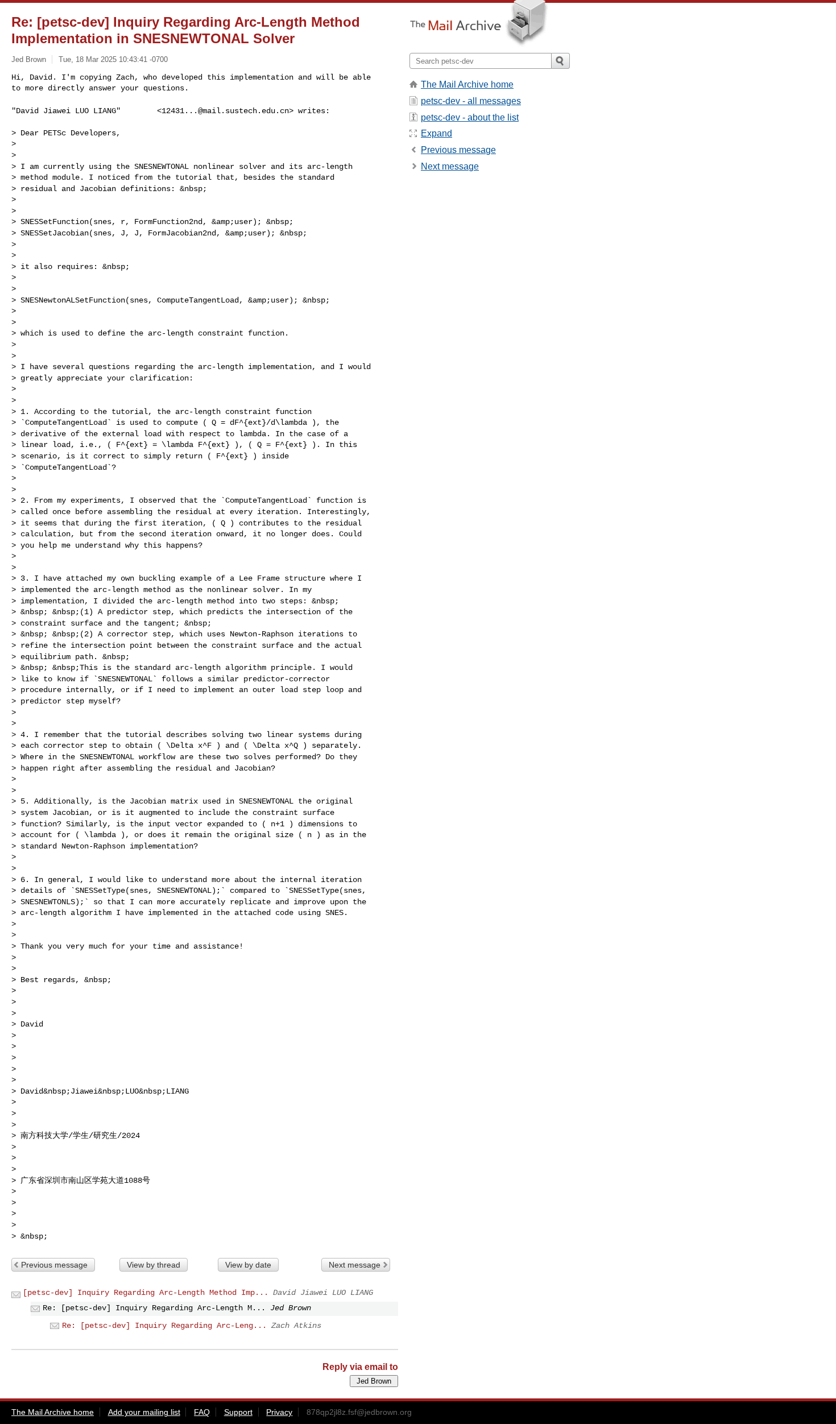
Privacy (279, 1412)
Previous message (54, 1264)
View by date (248, 1264)
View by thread (153, 1264)
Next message (354, 1264)
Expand (436, 133)
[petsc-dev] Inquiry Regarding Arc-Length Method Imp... (145, 1292)
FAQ (202, 1412)
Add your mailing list (144, 1412)
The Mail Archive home (467, 84)
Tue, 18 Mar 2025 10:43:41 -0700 (113, 59)
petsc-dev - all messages (471, 101)
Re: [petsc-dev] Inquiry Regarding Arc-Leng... (164, 1325)
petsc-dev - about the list (470, 117)
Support (238, 1412)
